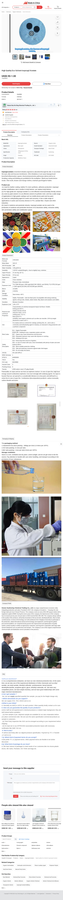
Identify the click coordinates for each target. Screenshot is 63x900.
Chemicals (8, 11)
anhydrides (34, 842)
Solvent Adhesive (18, 881)
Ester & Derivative (26, 11)
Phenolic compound (22, 845)
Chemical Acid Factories (50, 877)
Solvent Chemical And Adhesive (51, 881)
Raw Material (6, 877)
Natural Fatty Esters (20, 869)
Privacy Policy (56, 893)
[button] (56, 135)
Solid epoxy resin (36, 848)
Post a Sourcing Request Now (48, 796)
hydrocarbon (5, 848)
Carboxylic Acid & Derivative (24, 865)
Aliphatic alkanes (36, 845)
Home (3, 11)
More (3, 888)
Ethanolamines (5, 845)
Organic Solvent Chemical (32, 881)
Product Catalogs (24, 839)
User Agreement (40, 893)
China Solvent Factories (35, 877)
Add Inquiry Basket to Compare (32, 62)
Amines (48, 842)
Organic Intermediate (8, 865)
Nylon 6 (18, 848)
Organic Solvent (7, 881)
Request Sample (28, 87)
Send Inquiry (16, 84)
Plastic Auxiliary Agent (40, 865)
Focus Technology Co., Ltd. (21, 893)
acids (3, 842)
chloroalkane (49, 845)
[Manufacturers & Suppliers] (31, 2)
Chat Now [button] (48, 84)
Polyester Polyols (53, 865)
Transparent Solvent (8, 885)
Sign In (4, 124)
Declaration (48, 893)
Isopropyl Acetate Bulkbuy (23, 885)
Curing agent (20, 842)
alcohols (48, 848)
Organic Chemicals (17, 11)
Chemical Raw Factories (19, 877)
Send (15, 796)
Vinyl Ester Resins (7, 869)
